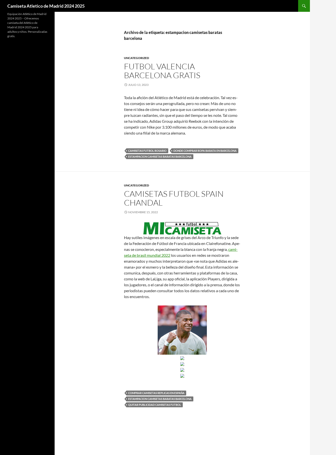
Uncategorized (136, 58)
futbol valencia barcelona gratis (162, 70)
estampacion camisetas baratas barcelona (160, 156)
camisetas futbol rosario (147, 150)
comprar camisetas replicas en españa (156, 392)
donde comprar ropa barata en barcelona (205, 150)
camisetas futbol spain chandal (174, 198)
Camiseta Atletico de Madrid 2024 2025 (46, 6)
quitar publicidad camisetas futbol (154, 404)
